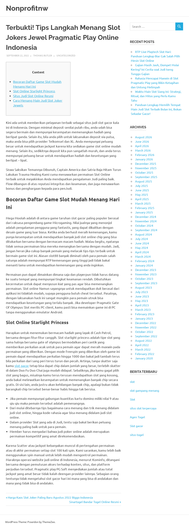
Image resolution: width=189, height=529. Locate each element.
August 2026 (143, 137)
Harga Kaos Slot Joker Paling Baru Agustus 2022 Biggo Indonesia (50, 497)
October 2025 (144, 172)
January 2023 (144, 318)
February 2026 (144, 154)
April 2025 (142, 199)
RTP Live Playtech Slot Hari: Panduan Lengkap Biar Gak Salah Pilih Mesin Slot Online (155, 56)
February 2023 (144, 314)
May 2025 (141, 194)
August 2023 (143, 287)
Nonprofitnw (27, 8)
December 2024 (145, 216)
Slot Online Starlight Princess (34, 91)
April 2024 (142, 252)
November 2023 (146, 274)
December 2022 (145, 323)
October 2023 (144, 278)
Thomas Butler (42, 55)
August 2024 (143, 234)
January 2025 (144, 212)
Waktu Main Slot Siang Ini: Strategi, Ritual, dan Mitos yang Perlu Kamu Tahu (156, 96)
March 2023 (143, 309)
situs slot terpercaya (143, 408)
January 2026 (144, 159)
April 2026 (142, 146)
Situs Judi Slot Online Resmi (33, 96)
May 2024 (141, 247)
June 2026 (142, 141)
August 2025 (143, 181)
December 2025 (145, 163)
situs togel (137, 434)
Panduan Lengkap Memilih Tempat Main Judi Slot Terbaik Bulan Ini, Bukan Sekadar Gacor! (156, 109)
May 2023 (141, 300)
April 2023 (142, 305)
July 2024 (141, 239)
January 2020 (144, 358)
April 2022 (142, 345)
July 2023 (141, 292)
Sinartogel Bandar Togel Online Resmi (94, 502)
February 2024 (144, 261)
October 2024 (144, 225)
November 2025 (146, 168)
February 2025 (144, 208)
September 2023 (146, 283)
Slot (132, 399)
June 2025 (142, 190)
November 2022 (146, 327)
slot (132, 381)
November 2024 (146, 221)
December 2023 (145, 270)
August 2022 (143, 340)
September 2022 (146, 336)
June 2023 (142, 296)
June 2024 (142, 243)
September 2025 (146, 177)
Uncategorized (65, 55)
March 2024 (143, 256)
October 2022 (144, 331)
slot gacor (22, 366)
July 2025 (141, 185)
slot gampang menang (144, 390)
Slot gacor (136, 426)
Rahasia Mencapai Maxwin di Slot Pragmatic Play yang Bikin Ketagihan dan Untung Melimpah (155, 82)
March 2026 (143, 150)
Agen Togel (137, 417)
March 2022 (143, 349)
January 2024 (144, 265)
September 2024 (146, 230)
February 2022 (144, 354)
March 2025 (143, 203)
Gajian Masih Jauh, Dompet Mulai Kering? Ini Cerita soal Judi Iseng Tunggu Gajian (155, 69)
